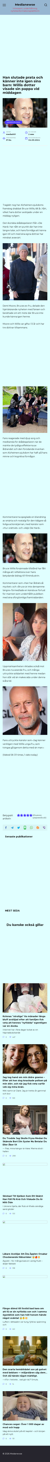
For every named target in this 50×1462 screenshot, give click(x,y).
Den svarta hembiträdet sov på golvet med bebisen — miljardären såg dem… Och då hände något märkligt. (25, 1372)
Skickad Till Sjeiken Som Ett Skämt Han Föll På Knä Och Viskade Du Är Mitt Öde (23, 1199)
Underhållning (13, 122)
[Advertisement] (25, 47)
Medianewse (25, 4)
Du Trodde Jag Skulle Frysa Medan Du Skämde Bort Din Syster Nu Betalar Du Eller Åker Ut (25, 1141)
